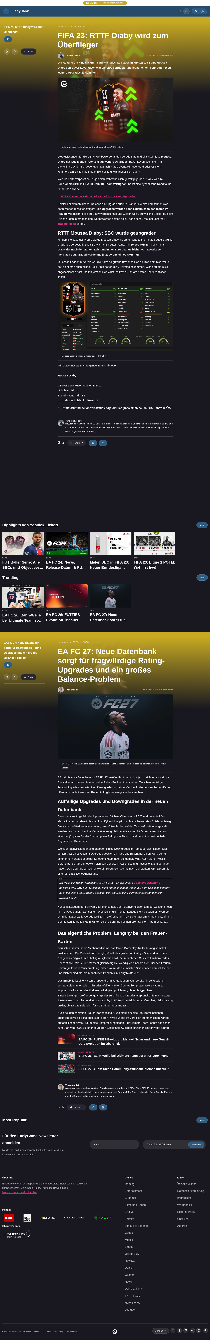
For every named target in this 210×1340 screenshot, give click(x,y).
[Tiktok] (205, 1330)
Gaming (130, 1184)
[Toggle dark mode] (180, 11)
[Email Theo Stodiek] (103, 1107)
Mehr (202, 525)
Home (60, 26)
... (94, 431)
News (128, 1281)
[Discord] (185, 1330)
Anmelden (196, 1144)
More (202, 1120)
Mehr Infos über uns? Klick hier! (19, 1192)
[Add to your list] (15, 51)
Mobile (129, 1239)
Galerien (130, 1274)
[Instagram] (198, 1330)
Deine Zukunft (133, 1288)
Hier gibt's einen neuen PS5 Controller (141, 408)
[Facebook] (179, 1330)
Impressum (184, 1197)
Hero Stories (132, 1302)
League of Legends (137, 1225)
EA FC (70, 26)
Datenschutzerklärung (190, 1190)
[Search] (186, 11)
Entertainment (133, 1190)
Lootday (130, 1309)
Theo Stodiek (72, 1085)
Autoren (182, 1225)
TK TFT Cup (132, 1295)
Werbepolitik (184, 1204)
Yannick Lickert (73, 421)
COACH (86, 642)
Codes (129, 1232)
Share (30, 51)
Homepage (63, 642)
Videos (129, 1246)
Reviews (130, 1260)
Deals (128, 1267)
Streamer (130, 1197)
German (159, 1331)
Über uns (182, 1218)
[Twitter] (172, 1330)
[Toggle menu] (6, 11)
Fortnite (129, 1218)
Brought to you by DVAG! (113, 3)
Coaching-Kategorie (147, 882)
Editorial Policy (186, 1211)
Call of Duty (132, 1253)
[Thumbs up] (8, 39)
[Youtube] (192, 1330)
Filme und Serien (135, 1204)
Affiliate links (188, 1184)
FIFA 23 (81, 26)
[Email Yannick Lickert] (103, 443)
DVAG (78, 887)
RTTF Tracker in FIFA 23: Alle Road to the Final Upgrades (98, 196)
